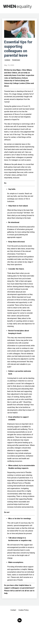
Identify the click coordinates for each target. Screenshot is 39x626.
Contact (13, 610)
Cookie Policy (24, 610)
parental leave (16, 60)
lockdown (7, 60)
